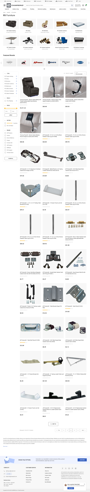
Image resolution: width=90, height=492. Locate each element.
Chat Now (71, 488)
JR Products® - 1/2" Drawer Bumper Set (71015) (29, 374)
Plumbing (32, 9)
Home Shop (83, 9)
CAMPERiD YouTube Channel (69, 468)
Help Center (28, 473)
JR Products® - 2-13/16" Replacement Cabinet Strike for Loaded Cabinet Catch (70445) (52, 409)
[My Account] (83, 5)
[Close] (84, 484)
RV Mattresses (8, 86)
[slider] (4, 108)
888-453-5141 (78, 5)
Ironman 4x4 (9, 142)
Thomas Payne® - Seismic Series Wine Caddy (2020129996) (74, 100)
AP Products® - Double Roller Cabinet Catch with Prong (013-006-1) (53, 273)
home (4, 12)
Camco (8, 135)
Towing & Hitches (73, 9)
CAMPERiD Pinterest (72, 468)
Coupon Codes (48, 475)
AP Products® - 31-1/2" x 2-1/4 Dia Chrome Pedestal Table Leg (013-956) (53, 237)
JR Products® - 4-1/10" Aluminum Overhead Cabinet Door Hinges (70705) (30, 169)
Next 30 (54, 424)
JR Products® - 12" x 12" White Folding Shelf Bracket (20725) (75, 374)
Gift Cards (47, 477)
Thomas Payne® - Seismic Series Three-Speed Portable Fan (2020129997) (52, 100)
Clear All (10, 158)
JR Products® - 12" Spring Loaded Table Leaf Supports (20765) (53, 374)
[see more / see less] (5, 446)
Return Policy (28, 477)
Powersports (38, 1)
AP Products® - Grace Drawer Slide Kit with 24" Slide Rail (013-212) (75, 273)
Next (83, 430)
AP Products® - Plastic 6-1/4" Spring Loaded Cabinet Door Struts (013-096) (30, 307)
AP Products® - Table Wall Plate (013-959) (30, 340)
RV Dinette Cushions (9, 83)
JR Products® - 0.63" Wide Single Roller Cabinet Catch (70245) (74, 341)
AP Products (38, 63)
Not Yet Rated (10, 125)
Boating (18, 1)
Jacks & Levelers (62, 9)
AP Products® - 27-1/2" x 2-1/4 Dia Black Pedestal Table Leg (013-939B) (52, 135)
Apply (10, 115)
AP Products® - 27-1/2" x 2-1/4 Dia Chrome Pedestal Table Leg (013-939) (75, 135)
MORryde (80, 63)
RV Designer (66, 63)
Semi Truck (70, 1)
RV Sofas (7, 78)
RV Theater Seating (9, 76)
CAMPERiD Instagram (75, 468)
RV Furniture (14, 12)
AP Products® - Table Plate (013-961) (74, 306)
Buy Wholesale (48, 482)
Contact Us (28, 482)
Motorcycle (28, 1)
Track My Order (29, 470)
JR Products (23, 63)
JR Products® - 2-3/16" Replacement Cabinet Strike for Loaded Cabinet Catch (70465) (75, 408)
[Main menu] (4, 5)
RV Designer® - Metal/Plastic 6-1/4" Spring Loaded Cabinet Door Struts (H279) (53, 169)
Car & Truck (9, 1)
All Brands (47, 479)
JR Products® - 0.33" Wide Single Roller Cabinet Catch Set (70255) (52, 341)
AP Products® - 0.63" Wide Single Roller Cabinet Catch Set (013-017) (74, 169)
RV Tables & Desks (9, 88)
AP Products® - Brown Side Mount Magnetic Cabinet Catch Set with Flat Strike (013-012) (30, 273)
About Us (47, 470)
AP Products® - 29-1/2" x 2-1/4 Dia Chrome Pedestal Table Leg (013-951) (30, 237)
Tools (80, 1)
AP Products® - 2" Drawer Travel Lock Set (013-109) (52, 203)
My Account (28, 475)
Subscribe (82, 459)
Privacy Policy (29, 479)
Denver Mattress (10, 138)
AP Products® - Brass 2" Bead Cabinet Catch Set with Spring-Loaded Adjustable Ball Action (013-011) (75, 238)
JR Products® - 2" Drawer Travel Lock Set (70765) (29, 408)
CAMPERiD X (65, 468)
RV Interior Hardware (9, 91)
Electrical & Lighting (42, 9)
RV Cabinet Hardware (9, 93)
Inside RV (7, 9)
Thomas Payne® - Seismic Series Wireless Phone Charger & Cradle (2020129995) (30, 135)
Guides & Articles (48, 473)
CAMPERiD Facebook (62, 468)
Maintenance (52, 9)
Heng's (52, 63)
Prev (59, 430)
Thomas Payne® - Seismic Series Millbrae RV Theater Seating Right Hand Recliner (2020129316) (30, 101)
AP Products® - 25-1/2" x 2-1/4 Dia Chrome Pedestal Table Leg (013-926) (75, 203)
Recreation (60, 1)
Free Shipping (10, 100)
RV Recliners (7, 81)
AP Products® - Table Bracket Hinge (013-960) (52, 307)
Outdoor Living (16, 9)
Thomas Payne (9, 63)
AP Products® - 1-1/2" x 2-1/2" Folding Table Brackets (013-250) (30, 203)
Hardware (24, 9)
